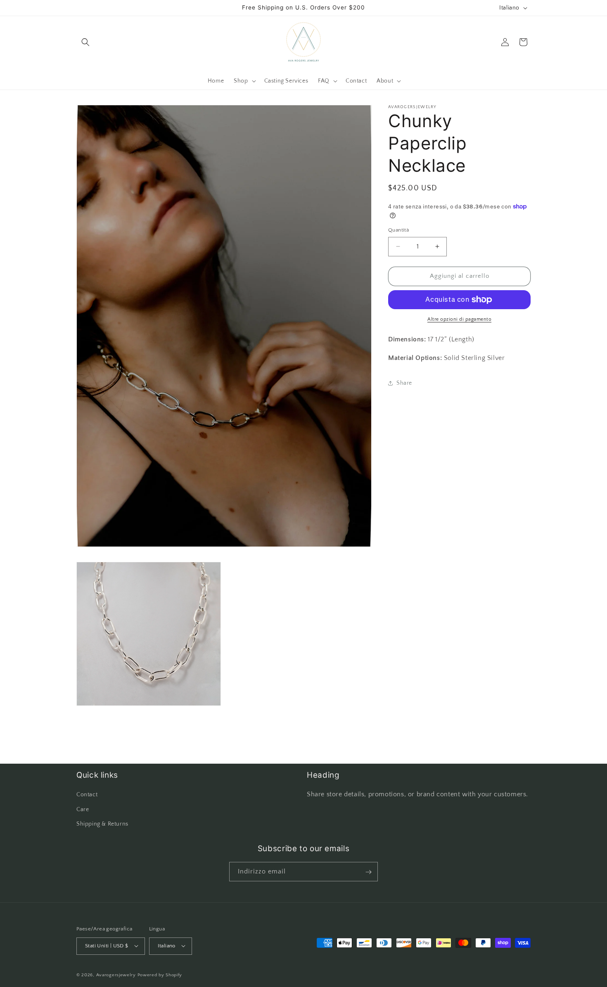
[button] (85, 42)
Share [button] (404, 383)
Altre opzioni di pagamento (459, 319)
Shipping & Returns (102, 824)
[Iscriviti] (368, 872)
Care (82, 809)
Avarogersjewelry (116, 974)
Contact (86, 795)
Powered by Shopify (160, 974)
